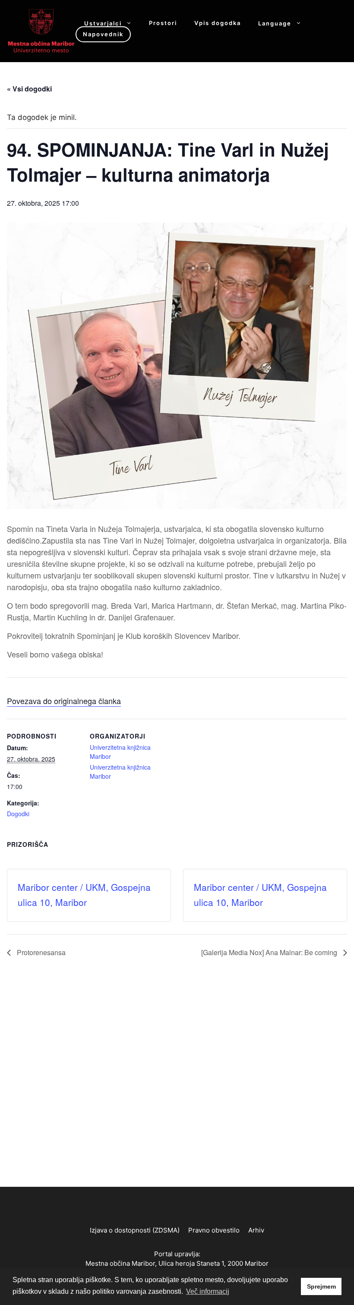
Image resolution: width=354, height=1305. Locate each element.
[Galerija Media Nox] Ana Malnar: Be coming (270, 952)
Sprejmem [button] (321, 1286)
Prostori (163, 23)
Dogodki (18, 813)
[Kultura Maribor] (41, 30)
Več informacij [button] (207, 1291)
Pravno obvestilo (214, 1230)
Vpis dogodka (217, 23)
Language (274, 23)
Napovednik (103, 34)
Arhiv (256, 1230)
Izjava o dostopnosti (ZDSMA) (135, 1230)
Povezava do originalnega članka (64, 700)
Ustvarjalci (103, 23)
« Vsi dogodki (29, 89)
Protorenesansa (40, 952)
